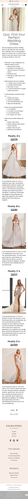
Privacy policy (9, 485)
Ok (26, 494)
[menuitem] (14, 1)
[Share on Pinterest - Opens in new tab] (16, 410)
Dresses (14, 431)
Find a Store (14, 414)
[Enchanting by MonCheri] (14, 427)
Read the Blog (14, 453)
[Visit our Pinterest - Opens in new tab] (17, 440)
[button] (2, 5)
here (14, 498)
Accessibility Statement (14, 487)
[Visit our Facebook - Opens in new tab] (10, 440)
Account (14, 436)
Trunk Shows (14, 460)
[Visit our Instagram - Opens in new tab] (14, 440)
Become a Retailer (14, 473)
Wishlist (14, 433)
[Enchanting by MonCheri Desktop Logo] (14, 5)
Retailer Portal (14, 475)
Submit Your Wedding (14, 458)
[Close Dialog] (1, 495)
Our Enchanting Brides (14, 455)
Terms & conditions (18, 485)
